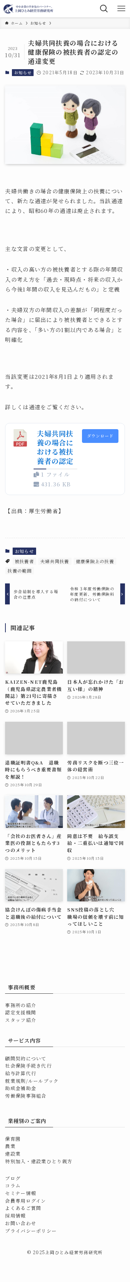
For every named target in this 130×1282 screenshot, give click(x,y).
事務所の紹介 (20, 1005)
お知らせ (23, 72)
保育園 (13, 1138)
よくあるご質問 (23, 1208)
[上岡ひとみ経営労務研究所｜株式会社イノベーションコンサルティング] (29, 8)
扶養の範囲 (19, 570)
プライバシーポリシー (31, 1230)
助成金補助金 (20, 1088)
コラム (13, 1185)
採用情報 (15, 1215)
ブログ (13, 1178)
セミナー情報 (20, 1193)
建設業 (13, 1153)
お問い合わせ (20, 1223)
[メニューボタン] (121, 8)
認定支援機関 (20, 1012)
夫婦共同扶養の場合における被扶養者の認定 (55, 447)
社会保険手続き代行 (28, 1065)
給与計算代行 (20, 1073)
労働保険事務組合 (25, 1095)
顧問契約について (25, 1058)
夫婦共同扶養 (54, 561)
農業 (10, 1146)
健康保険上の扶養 (95, 561)
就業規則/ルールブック (31, 1080)
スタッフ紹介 (20, 1020)
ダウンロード (100, 436)
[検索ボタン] (104, 8)
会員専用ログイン (25, 1200)
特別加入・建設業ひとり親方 (38, 1161)
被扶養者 (24, 561)
